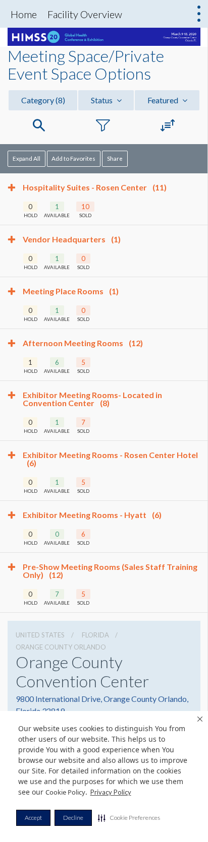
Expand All (26, 158)
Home (24, 14)
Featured (163, 100)
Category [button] (43, 100)
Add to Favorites (73, 158)
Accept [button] (33, 817)
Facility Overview (84, 14)
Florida (95, 635)
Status (102, 100)
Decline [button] (73, 817)
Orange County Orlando (61, 647)
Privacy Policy (110, 792)
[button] (129, 818)
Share (115, 158)
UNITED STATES (40, 635)
